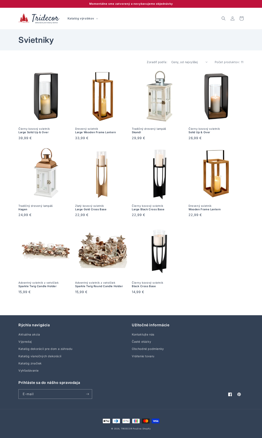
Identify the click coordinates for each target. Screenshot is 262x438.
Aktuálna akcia (29, 334)
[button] (82, 18)
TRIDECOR (126, 428)
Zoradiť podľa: (157, 62)
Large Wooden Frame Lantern (95, 130)
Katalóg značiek (30, 363)
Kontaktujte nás (143, 334)
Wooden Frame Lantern (205, 207)
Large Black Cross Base (148, 207)
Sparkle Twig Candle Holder (38, 284)
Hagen (35, 207)
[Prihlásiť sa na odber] (87, 394)
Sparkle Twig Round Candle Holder (99, 284)
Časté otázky (141, 341)
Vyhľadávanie (28, 370)
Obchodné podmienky (148, 348)
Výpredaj (25, 341)
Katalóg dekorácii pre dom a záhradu (45, 348)
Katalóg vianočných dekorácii (39, 356)
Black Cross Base (147, 284)
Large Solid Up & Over (34, 130)
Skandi (149, 130)
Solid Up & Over (204, 130)
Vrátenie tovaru (143, 356)
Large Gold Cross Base (91, 207)
